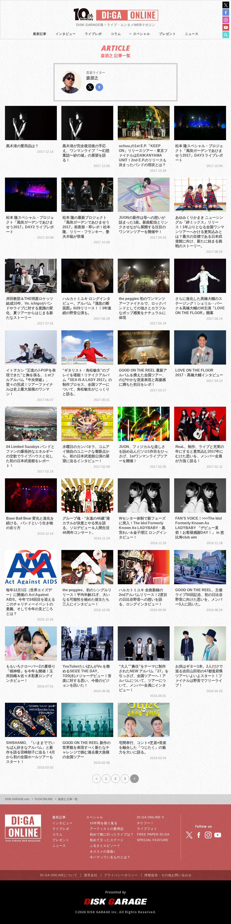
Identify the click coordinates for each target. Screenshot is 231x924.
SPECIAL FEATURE (153, 840)
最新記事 (39, 34)
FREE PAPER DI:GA (153, 834)
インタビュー (65, 34)
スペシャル (141, 34)
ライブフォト (147, 828)
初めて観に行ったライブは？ (112, 834)
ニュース (192, 34)
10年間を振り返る (104, 823)
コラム (116, 34)
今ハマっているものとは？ (110, 857)
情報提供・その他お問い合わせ (168, 875)
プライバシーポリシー (121, 875)
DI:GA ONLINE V (150, 817)
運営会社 (90, 875)
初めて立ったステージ (107, 840)
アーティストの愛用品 (107, 828)
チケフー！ (145, 823)
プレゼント (167, 34)
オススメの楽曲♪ (102, 851)
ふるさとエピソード (105, 845)
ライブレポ (93, 34)
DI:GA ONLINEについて (58, 875)
